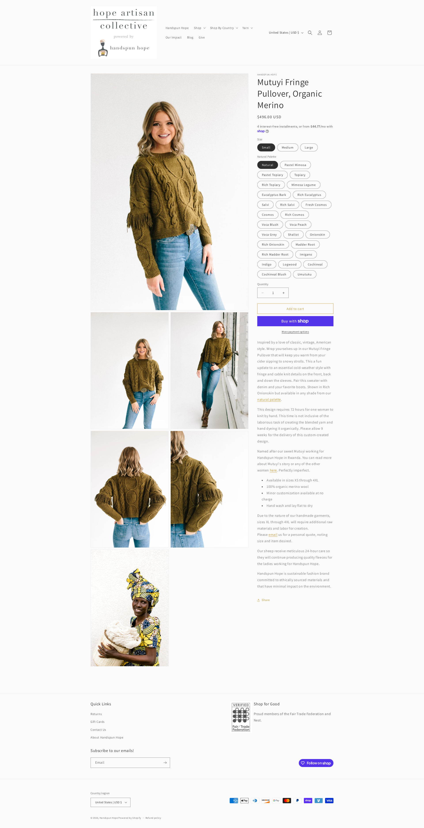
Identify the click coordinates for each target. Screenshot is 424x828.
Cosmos (268, 215)
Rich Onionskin (273, 244)
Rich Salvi (287, 205)
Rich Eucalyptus (309, 195)
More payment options (295, 331)
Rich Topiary (271, 185)
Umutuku (305, 274)
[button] (199, 27)
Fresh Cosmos (316, 205)
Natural (267, 165)
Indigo (267, 264)
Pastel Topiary (272, 175)
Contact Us (98, 729)
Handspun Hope (109, 817)
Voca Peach (298, 225)
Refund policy (153, 817)
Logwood (290, 264)
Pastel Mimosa (295, 165)
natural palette (269, 399)
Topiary (299, 175)
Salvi (265, 205)
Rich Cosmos (294, 215)
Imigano (306, 254)
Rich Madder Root (275, 254)
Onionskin (317, 235)
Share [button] (266, 600)
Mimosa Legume (304, 185)
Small (266, 147)
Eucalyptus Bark (274, 195)
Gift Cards (98, 722)
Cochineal (315, 264)
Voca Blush (270, 225)
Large (309, 147)
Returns (96, 714)
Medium (288, 147)
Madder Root (305, 244)
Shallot (293, 235)
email (273, 534)
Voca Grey (269, 235)
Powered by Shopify (129, 817)
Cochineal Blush (274, 274)
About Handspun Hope (107, 737)
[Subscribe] (165, 762)
